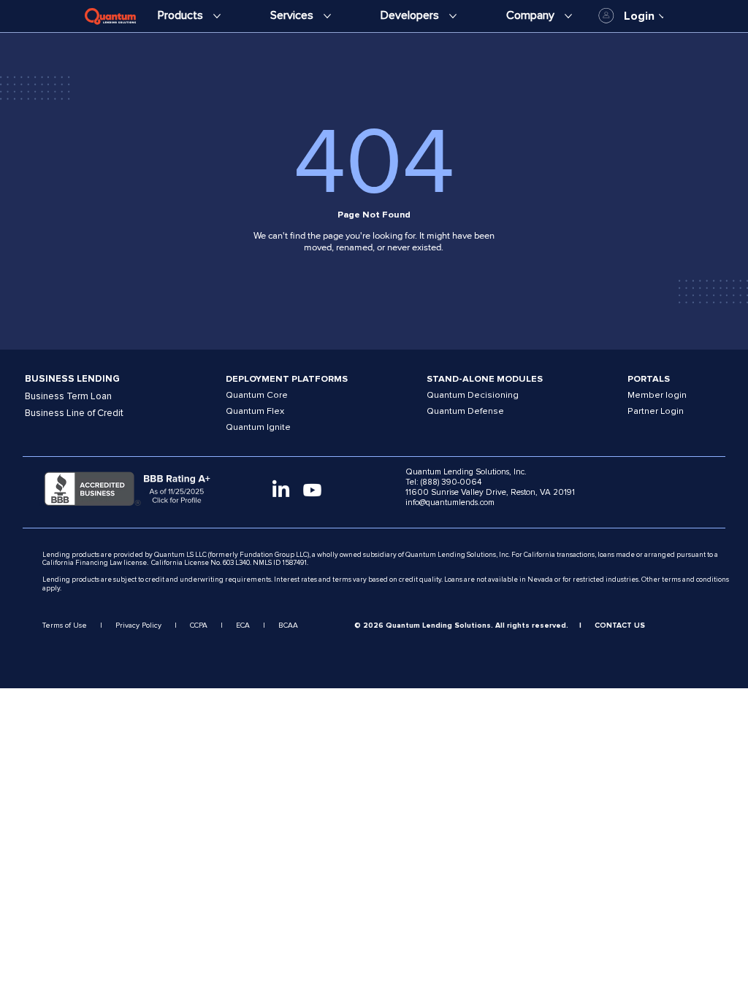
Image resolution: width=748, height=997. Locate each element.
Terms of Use (64, 625)
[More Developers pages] (453, 16)
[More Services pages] (327, 16)
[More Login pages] (662, 16)
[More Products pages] (217, 16)
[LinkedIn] (280, 490)
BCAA (288, 625)
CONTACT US (620, 625)
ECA (243, 625)
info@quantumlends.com (450, 502)
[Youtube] (312, 490)
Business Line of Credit (74, 413)
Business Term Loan (68, 396)
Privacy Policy (138, 625)
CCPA (198, 625)
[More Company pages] (568, 16)
